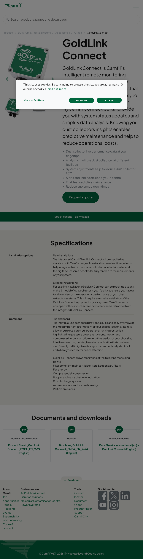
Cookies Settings (34, 100)
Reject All (81, 100)
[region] (71, 94)
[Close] (122, 84)
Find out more (56, 89)
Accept (109, 100)
